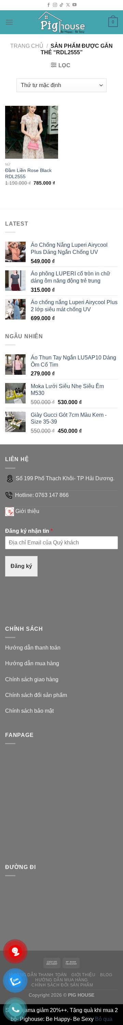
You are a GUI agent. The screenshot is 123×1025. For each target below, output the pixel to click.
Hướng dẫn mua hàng (32, 663)
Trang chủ (26, 46)
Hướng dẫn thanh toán (32, 648)
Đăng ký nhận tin (29, 531)
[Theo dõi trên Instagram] (55, 5)
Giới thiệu (27, 511)
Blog (106, 974)
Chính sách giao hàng (31, 679)
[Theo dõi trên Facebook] (48, 5)
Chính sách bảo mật (29, 711)
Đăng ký (21, 566)
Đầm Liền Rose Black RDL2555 (28, 173)
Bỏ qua (103, 1019)
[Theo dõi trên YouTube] (74, 5)
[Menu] (9, 22)
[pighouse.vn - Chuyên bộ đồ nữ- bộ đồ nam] (61, 22)
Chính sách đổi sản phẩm (36, 695)
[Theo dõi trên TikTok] (61, 5)
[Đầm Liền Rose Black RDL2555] (31, 132)
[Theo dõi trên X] (68, 5)
